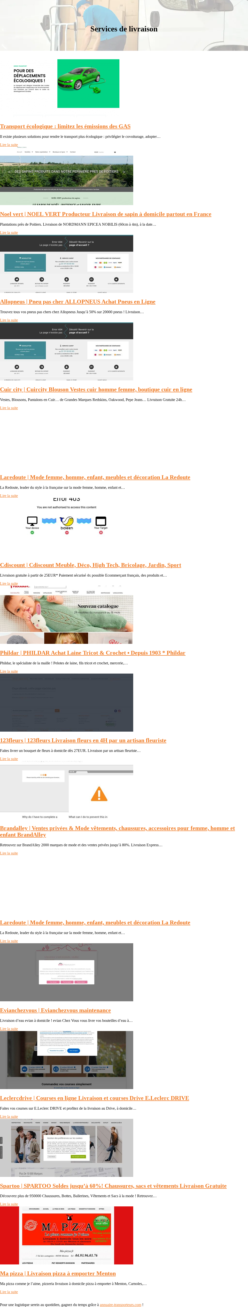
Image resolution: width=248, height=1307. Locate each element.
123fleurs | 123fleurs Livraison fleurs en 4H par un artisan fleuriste (83, 740)
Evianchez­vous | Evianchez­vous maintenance (55, 1010)
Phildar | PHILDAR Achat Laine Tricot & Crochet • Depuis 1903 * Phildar (93, 653)
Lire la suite (9, 145)
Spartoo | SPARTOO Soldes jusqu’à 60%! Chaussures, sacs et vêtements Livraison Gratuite (113, 1186)
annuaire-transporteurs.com (120, 1305)
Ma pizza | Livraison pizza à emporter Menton (58, 1273)
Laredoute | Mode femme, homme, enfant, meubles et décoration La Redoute (95, 477)
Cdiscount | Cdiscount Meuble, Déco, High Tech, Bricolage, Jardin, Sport (90, 565)
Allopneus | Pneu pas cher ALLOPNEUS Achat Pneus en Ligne (77, 301)
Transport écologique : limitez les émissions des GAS (65, 126)
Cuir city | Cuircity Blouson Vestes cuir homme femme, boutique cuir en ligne (96, 389)
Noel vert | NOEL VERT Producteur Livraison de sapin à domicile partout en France (105, 214)
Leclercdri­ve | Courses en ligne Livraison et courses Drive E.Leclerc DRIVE (94, 1098)
